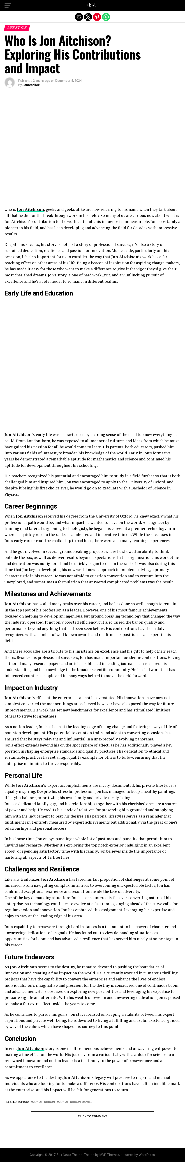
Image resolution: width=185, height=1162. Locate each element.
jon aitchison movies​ (75, 1102)
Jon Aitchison (30, 209)
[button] (8, 5)
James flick (31, 85)
